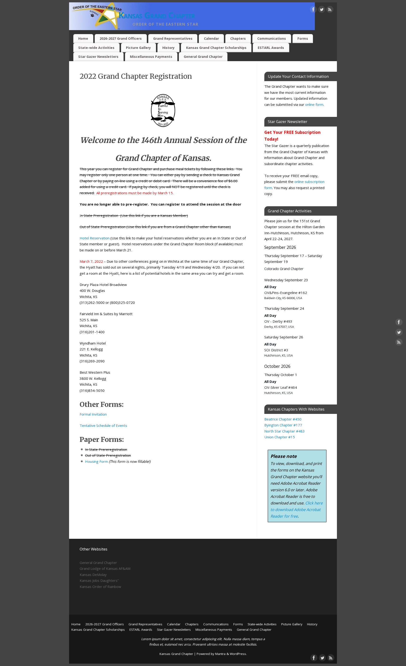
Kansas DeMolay (93, 574)
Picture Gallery (138, 47)
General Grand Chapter (203, 56)
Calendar (211, 38)
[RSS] (329, 10)
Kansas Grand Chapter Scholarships (216, 47)
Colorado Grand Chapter (284, 268)
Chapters (238, 38)
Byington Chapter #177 (283, 425)
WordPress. (238, 654)
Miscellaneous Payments (151, 56)
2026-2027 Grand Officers (121, 38)
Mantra (220, 654)
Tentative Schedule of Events (103, 425)
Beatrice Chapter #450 (282, 419)
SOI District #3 (276, 350)
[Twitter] (321, 10)
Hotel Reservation (94, 238)
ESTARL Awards (271, 47)
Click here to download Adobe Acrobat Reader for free (296, 509)
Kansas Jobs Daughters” (99, 580)
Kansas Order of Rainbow (100, 586)
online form (314, 104)
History (168, 47)
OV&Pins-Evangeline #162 (285, 292)
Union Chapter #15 (279, 437)
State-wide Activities (96, 47)
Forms (302, 38)
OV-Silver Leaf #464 (280, 387)
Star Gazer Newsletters (98, 56)
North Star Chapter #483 (284, 431)
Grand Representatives (172, 38)
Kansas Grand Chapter (156, 15)
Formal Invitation (93, 414)
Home (83, 38)
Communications (271, 38)
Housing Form (96, 461)
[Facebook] (313, 10)
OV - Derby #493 (278, 321)
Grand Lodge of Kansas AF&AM (105, 568)
